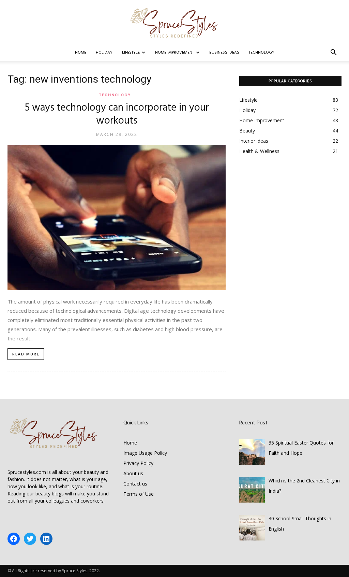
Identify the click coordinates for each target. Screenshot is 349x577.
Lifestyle (131, 52)
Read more (26, 354)
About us (133, 473)
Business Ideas (224, 52)
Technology (261, 52)
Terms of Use (138, 494)
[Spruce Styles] (174, 22)
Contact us (135, 483)
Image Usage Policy (145, 453)
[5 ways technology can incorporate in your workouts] (116, 217)
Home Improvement (174, 52)
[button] (333, 53)
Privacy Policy (138, 463)
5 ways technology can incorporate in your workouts (117, 114)
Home (80, 52)
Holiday (104, 52)
